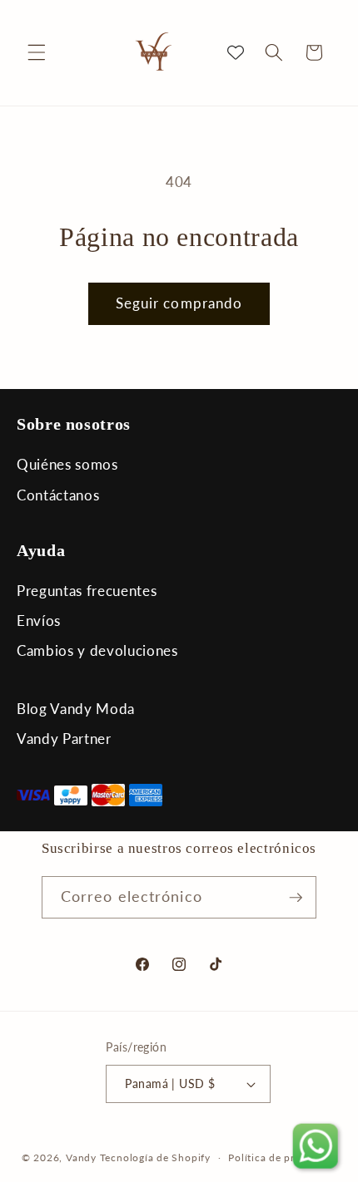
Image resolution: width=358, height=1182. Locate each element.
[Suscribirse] (296, 897)
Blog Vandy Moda (76, 708)
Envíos (39, 620)
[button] (37, 52)
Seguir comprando (179, 303)
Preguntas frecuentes (87, 590)
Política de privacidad (282, 1157)
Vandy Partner (64, 738)
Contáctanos (58, 495)
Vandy (81, 1157)
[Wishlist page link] (235, 52)
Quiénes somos (67, 464)
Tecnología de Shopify (155, 1157)
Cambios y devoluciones (97, 650)
